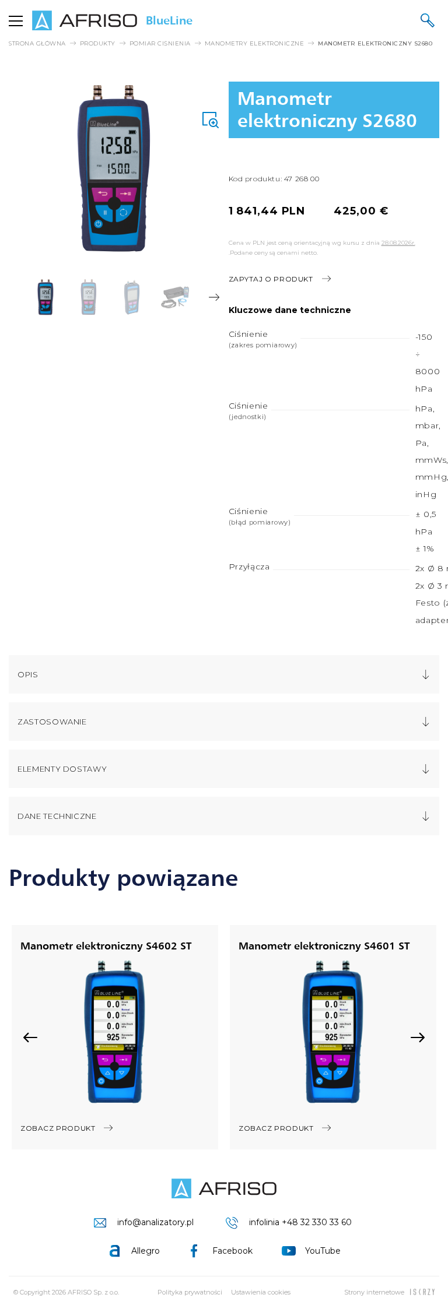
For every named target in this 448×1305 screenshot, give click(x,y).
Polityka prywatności (190, 1292)
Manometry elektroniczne (254, 44)
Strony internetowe (374, 1292)
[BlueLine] (224, 1188)
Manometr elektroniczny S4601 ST (324, 945)
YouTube (323, 1251)
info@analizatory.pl (155, 1222)
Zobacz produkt (57, 1128)
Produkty (98, 44)
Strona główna (37, 44)
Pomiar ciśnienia (160, 44)
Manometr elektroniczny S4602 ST (105, 945)
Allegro (145, 1251)
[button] (14, 297)
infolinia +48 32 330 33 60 (300, 1222)
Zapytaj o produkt (271, 279)
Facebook (232, 1251)
